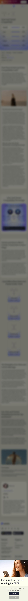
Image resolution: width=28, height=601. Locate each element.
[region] (14, 593)
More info (14, 597)
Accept (14, 593)
